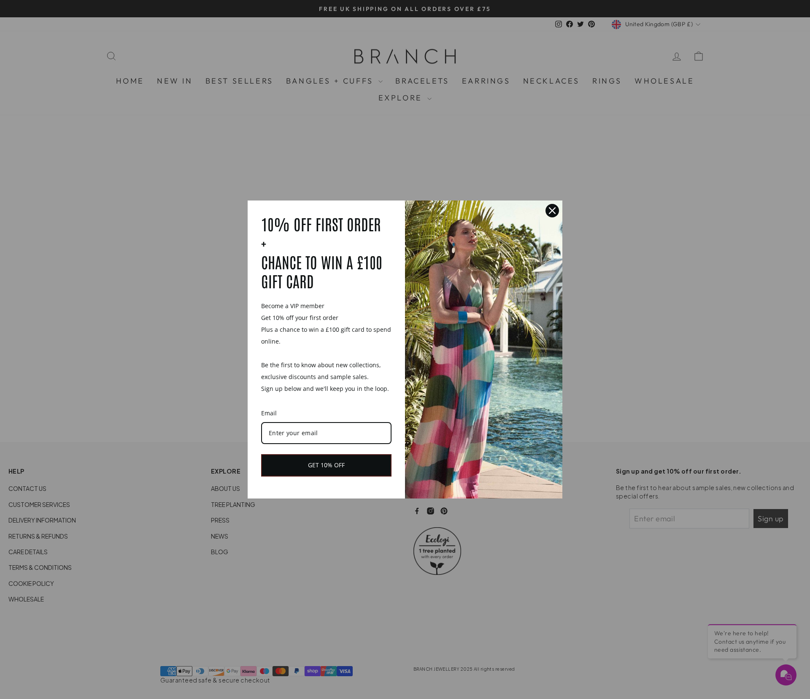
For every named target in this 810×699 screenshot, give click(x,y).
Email (269, 413)
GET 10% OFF (326, 465)
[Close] (552, 210)
